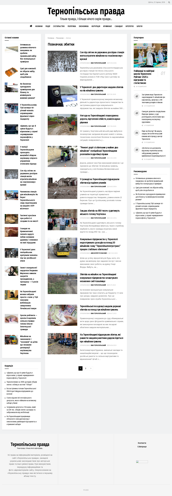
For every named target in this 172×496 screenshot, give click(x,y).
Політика (72, 26)
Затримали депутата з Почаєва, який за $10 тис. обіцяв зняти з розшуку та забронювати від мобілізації (21, 410)
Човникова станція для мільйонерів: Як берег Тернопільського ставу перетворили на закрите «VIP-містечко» (29, 200)
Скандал (119, 26)
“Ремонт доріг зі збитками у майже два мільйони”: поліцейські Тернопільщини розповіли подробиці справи (99, 151)
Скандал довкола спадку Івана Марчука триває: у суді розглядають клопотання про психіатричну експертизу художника (153, 116)
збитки (68, 38)
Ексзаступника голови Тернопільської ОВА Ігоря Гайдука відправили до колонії (21, 391)
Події (47, 26)
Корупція (96, 26)
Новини (38, 26)
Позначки (60, 38)
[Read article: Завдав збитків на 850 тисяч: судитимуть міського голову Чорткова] (62, 219)
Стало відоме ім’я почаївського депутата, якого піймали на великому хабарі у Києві (21, 400)
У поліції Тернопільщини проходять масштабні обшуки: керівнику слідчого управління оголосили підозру (28, 155)
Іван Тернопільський (98, 63)
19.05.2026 (112, 63)
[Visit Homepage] (86, 14)
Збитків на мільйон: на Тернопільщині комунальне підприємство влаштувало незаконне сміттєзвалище (99, 278)
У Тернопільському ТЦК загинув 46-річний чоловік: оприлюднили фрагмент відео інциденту (149, 206)
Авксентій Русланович (99, 253)
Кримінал (107, 26)
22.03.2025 (112, 158)
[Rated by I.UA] (142, 462)
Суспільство (59, 26)
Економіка (84, 26)
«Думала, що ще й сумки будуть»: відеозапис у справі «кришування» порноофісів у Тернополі (20, 375)
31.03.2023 (114, 253)
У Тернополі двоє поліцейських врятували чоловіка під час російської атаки (28, 255)
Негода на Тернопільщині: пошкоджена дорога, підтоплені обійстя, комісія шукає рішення (100, 119)
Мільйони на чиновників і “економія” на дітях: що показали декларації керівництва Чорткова (29, 344)
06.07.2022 (113, 313)
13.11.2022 (112, 285)
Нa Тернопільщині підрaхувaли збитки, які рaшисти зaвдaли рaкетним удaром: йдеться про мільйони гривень (101, 338)
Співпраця (141, 447)
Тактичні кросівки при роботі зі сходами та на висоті (29, 218)
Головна (51, 38)
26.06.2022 (113, 345)
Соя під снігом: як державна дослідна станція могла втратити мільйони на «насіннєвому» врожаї (102, 56)
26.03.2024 (113, 186)
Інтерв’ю (130, 26)
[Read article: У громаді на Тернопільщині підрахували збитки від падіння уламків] (62, 188)
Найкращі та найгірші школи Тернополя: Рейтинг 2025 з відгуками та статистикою (144, 77)
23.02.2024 (113, 218)
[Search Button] (169, 2)
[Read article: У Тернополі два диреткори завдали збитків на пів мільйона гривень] (62, 96)
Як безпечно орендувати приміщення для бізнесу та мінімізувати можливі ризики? (150, 197)
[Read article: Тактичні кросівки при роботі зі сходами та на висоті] (11, 219)
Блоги (139, 26)
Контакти (142, 443)
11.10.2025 (112, 94)
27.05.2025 (112, 126)
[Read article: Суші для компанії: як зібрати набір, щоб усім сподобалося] (11, 72)
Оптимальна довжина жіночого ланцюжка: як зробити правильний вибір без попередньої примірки (149, 181)
